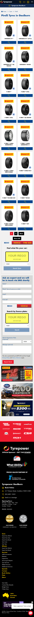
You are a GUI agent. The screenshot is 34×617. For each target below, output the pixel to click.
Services (4, 552)
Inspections (5, 558)
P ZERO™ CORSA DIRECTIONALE (8, 171)
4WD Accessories (7, 554)
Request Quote (8, 362)
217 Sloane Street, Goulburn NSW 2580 (18, 491)
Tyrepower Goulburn (18, 5)
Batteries (4, 556)
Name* (4, 284)
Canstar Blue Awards (7, 585)
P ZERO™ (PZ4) (25, 91)
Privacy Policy (5, 358)
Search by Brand (6, 540)
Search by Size (6, 538)
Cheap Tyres (5, 589)
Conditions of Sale (21, 611)
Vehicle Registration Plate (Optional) (9, 338)
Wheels (4, 546)
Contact (4, 571)
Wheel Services (6, 564)
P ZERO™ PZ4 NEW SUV (8, 198)
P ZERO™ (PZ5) (9, 117)
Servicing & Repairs (7, 560)
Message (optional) (7, 344)
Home (4, 11)
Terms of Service (16, 358)
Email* (4, 294)
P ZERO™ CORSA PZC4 (25, 170)
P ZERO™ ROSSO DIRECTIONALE (8, 224)
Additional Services (7, 566)
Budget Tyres (5, 587)
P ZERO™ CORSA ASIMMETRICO (8, 144)
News (4, 577)
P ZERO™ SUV (25, 224)
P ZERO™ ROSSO (25, 198)
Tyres (3, 534)
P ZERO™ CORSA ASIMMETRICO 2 (25, 144)
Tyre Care (4, 542)
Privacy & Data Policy (11, 611)
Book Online (6, 573)
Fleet (3, 575)
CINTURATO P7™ (8, 38)
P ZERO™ (8, 91)
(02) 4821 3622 (10, 494)
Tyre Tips (4, 544)
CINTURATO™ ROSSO (25, 64)
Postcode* (5, 299)
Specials (4, 569)
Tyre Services (5, 562)
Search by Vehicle (7, 536)
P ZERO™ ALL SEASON (25, 117)
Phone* (11, 289)
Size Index (5, 583)
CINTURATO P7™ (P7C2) (25, 38)
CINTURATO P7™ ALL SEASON (8, 65)
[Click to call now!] (20, 2)
